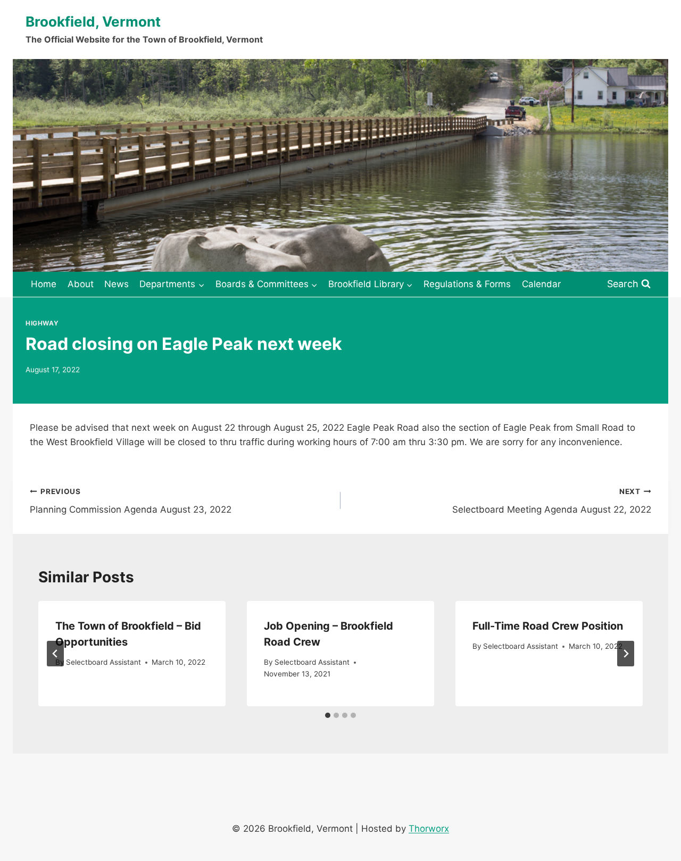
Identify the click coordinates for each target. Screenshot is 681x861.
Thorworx (429, 828)
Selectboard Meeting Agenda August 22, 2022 (551, 501)
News (116, 284)
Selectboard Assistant (103, 662)
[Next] (625, 653)
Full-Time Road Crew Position (547, 626)
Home (43, 284)
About (81, 284)
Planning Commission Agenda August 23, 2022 (130, 501)
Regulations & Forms (467, 284)
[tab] (327, 715)
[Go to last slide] (55, 653)
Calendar (541, 284)
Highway (42, 323)
